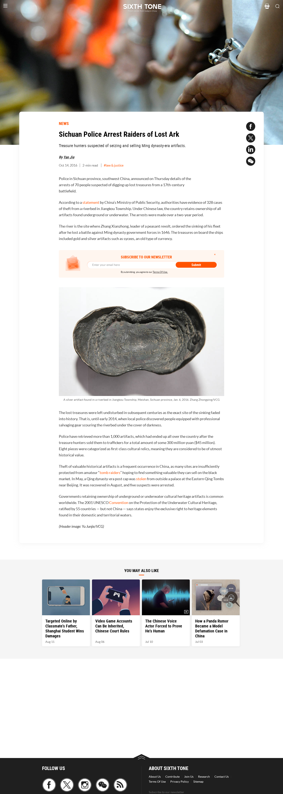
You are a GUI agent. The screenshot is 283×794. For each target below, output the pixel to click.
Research (204, 776)
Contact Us (221, 776)
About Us (155, 776)
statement (90, 202)
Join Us (189, 776)
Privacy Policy (179, 781)
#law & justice (113, 165)
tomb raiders (110, 472)
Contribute (172, 776)
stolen (141, 479)
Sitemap (198, 781)
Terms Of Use (157, 781)
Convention (118, 502)
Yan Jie (68, 157)
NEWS (64, 123)
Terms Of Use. (160, 272)
